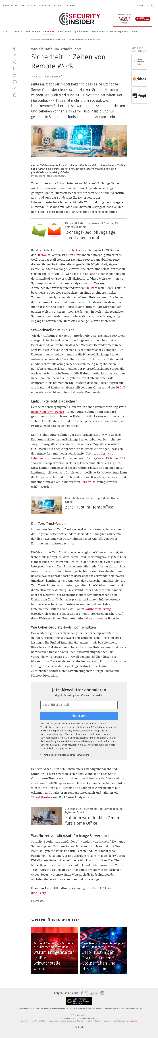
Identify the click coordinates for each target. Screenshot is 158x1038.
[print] (15, 82)
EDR (122, 458)
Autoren (138, 1008)
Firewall (42, 255)
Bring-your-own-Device (47, 411)
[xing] (15, 62)
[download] (15, 88)
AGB (33, 1008)
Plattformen (64, 31)
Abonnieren (79, 715)
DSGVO (121, 387)
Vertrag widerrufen (48, 1008)
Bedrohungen (33, 31)
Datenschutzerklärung (52, 737)
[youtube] (91, 993)
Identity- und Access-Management (110, 31)
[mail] (15, 75)
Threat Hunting (41, 797)
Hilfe (38, 1008)
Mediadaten (75, 1008)
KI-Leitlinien (129, 1008)
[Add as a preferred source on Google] (79, 1001)
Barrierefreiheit (99, 1008)
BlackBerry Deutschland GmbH (139, 61)
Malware (91, 288)
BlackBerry (38, 893)
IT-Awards (17, 31)
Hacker (75, 250)
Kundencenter (63, 1008)
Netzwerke (48, 31)
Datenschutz (86, 1008)
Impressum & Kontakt (114, 1008)
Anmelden (143, 5)
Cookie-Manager (23, 1008)
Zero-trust (88, 482)
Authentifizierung (98, 609)
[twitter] (15, 55)
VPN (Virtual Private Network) (54, 39)
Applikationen (81, 31)
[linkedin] (15, 69)
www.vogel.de (131, 1021)
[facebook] (15, 49)
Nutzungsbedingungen (52, 734)
